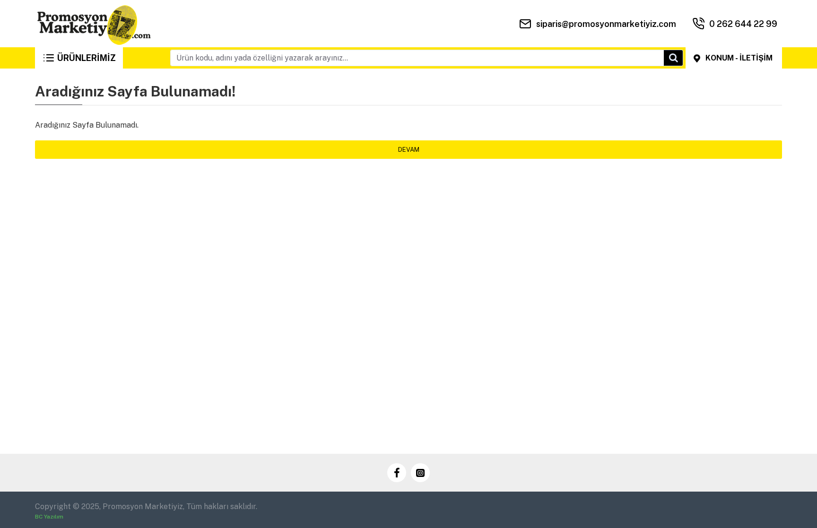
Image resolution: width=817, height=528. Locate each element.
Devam (408, 149)
